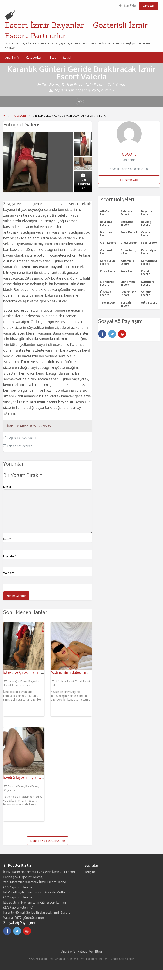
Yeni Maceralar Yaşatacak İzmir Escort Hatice (34, 882)
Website (8, 573)
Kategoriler (33, 57)
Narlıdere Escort (148, 283)
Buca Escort (31, 786)
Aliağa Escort (104, 212)
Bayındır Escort (146, 212)
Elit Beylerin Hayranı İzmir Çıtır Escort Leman (34, 902)
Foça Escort (149, 242)
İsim (7, 539)
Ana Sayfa (12, 57)
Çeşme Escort (11, 790)
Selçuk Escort (146, 293)
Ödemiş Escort (105, 293)
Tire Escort (50, 84)
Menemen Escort (127, 283)
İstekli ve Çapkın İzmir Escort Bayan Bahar (38, 672)
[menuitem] (127, 6)
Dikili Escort (129, 242)
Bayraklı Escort (106, 223)
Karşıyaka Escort (127, 262)
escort (129, 153)
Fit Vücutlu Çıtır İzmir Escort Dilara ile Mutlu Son (37, 892)
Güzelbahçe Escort (128, 251)
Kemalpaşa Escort (21, 685)
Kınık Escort (128, 271)
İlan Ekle (129, 6)
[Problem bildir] (80, 101)
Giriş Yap (149, 6)
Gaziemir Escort (106, 251)
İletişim (68, 57)
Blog (53, 57)
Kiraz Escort (108, 271)
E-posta (9, 556)
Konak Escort (145, 272)
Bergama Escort (127, 223)
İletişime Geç (129, 180)
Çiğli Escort (108, 242)
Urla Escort (94, 84)
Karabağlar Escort (17, 681)
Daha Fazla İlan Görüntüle (47, 841)
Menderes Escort (107, 283)
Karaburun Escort (107, 262)
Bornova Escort (16, 786)
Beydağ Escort (146, 223)
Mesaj (7, 487)
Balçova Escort (126, 212)
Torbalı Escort (72, 84)
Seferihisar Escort (64, 681)
